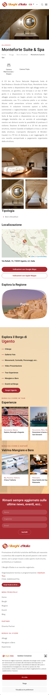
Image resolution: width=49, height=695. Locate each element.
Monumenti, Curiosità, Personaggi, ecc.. (21, 360)
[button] (45, 656)
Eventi (4, 610)
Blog (3, 614)
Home (4, 597)
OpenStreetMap (42, 256)
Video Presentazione (13, 366)
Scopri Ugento (11, 390)
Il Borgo (8, 349)
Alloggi (4, 638)
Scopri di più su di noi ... (11, 585)
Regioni (5, 606)
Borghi (4, 601)
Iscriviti (24, 532)
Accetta (24, 677)
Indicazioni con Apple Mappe (24, 275)
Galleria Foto (10, 354)
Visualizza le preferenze (24, 690)
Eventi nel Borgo (11, 384)
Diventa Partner (8, 626)
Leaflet (32, 256)
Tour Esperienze (11, 372)
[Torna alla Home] (14, 4)
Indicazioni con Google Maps (24, 269)
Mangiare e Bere (12, 378)
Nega (25, 683)
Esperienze (6, 647)
